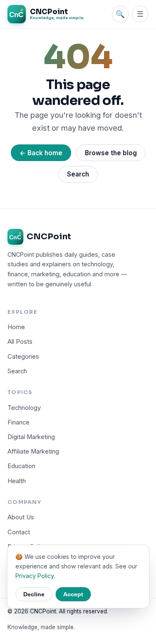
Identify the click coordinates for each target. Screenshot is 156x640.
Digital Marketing (31, 437)
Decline (34, 594)
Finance (18, 422)
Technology (24, 408)
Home (16, 327)
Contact (18, 532)
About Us (20, 517)
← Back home (41, 153)
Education (21, 466)
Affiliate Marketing (33, 451)
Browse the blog (111, 153)
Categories (23, 356)
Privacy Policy (34, 575)
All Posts (19, 341)
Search (78, 174)
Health (16, 481)
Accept (73, 594)
